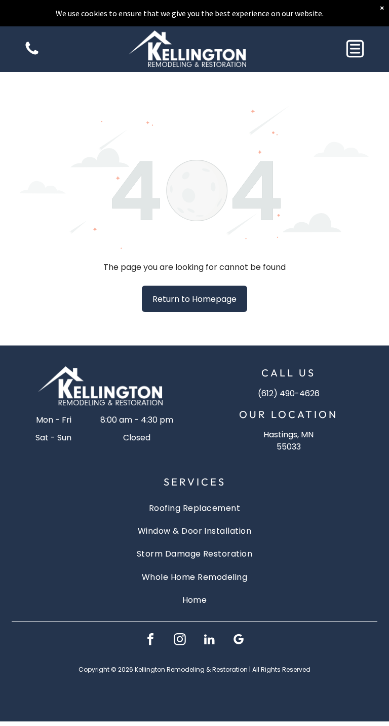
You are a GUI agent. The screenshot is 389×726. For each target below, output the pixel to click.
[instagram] (180, 640)
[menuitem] (194, 507)
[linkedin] (209, 640)
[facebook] (150, 640)
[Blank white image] (32, 54)
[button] (355, 48)
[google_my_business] (238, 640)
